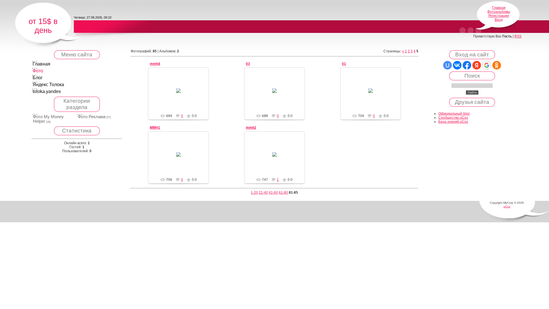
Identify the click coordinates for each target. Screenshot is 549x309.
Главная (499, 8)
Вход (499, 20)
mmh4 (155, 64)
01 (344, 64)
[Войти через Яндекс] (476, 65)
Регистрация (498, 16)
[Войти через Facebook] (467, 65)
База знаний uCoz (453, 122)
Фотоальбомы (498, 12)
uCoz (507, 206)
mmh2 (251, 128)
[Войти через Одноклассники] (496, 65)
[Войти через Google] (486, 65)
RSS (518, 36)
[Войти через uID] (447, 65)
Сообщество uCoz (453, 118)
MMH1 (155, 128)
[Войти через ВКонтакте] (457, 65)
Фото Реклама (92, 116)
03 (248, 64)
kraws (181, 105)
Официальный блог (454, 114)
